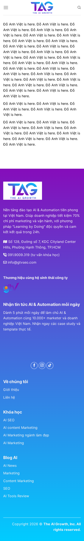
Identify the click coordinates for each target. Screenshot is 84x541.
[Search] (79, 7)
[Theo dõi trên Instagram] (42, 365)
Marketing (11, 473)
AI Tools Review (16, 496)
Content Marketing (18, 481)
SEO (6, 488)
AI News (10, 465)
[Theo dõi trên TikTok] (49, 365)
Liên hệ (9, 397)
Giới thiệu (11, 389)
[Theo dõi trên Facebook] (34, 365)
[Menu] (5, 7)
